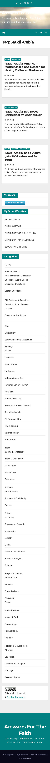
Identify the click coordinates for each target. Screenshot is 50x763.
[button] (36, 32)
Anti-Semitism (11, 491)
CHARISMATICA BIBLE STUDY (20, 233)
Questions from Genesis (16, 304)
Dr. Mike (10, 75)
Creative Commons (16, 697)
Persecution (11, 624)
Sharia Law (16, 59)
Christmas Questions (15, 284)
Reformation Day (13, 398)
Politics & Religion (13, 558)
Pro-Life (9, 637)
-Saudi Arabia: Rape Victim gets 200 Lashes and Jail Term (22, 156)
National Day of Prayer (16, 385)
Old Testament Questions (17, 300)
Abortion (9, 650)
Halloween (10, 371)
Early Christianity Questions (18, 339)
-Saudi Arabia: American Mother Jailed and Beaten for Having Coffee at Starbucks (24, 67)
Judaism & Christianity (15, 498)
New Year (9, 391)
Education (9, 656)
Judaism (9, 487)
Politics (8, 513)
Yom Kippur (10, 439)
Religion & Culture (13, 573)
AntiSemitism (11, 577)
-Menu (8, 264)
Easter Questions (13, 290)
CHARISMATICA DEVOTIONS (19, 240)
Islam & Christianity (14, 458)
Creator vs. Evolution (15, 315)
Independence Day (14, 378)
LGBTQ (8, 538)
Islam (7, 59)
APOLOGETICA (12, 219)
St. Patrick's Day (13, 419)
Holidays (9, 346)
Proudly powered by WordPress (16, 755)
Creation (9, 308)
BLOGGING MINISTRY (16, 246)
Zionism (8, 505)
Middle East (10, 465)
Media (8, 544)
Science (8, 565)
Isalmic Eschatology (14, 452)
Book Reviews (12, 591)
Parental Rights (12, 677)
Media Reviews (12, 610)
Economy (9, 517)
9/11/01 (8, 350)
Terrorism (9, 479)
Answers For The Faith (22, 12)
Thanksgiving (11, 426)
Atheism (9, 584)
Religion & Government (21, 149)
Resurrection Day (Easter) (18, 405)
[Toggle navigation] (46, 33)
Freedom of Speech (14, 524)
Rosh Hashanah (13, 412)
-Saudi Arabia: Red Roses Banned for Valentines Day (23, 113)
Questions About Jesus (16, 280)
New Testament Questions (18, 275)
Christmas (9, 357)
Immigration (10, 531)
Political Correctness (15, 551)
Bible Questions (12, 271)
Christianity (10, 333)
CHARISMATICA (13, 226)
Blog (7, 326)
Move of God (11, 617)
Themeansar (26, 758)
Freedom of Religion (15, 663)
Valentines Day (11, 107)
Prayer (8, 602)
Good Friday (11, 364)
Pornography (11, 631)
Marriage (9, 670)
